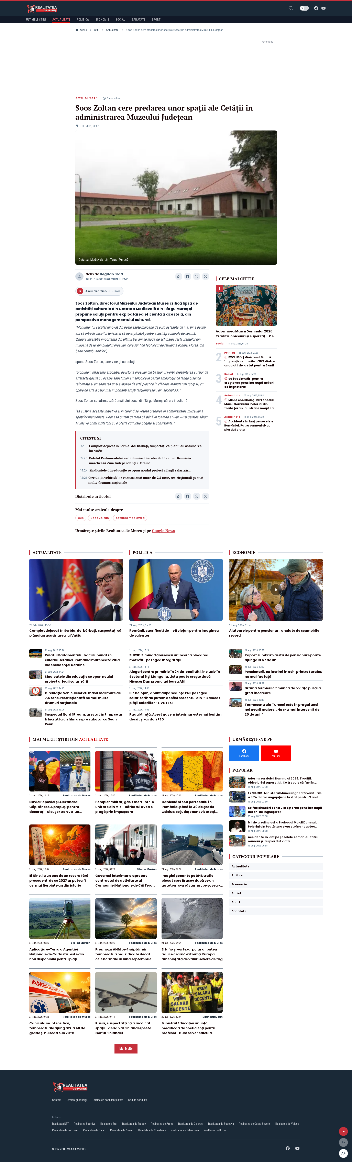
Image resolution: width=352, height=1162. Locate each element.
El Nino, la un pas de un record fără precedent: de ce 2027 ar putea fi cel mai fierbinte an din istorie (58, 880)
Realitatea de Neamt (121, 1130)
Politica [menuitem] (83, 19)
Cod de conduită (137, 1100)
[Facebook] (316, 8)
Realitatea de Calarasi (190, 1123)
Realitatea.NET (60, 1123)
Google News (163, 530)
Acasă (83, 30)
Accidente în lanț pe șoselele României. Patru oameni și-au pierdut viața (248, 425)
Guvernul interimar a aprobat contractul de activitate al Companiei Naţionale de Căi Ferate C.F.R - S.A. (125, 883)
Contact (56, 1100)
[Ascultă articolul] (343, 1131)
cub (81, 518)
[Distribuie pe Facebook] (187, 276)
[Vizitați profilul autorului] (79, 276)
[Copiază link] (178, 276)
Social (220, 343)
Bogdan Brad (111, 274)
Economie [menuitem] (102, 19)
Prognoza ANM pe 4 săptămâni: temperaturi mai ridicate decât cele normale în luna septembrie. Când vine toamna (123, 956)
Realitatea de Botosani (65, 1130)
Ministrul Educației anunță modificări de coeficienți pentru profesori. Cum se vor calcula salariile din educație (189, 1030)
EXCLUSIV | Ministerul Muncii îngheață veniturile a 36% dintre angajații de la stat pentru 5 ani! (249, 361)
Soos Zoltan (100, 518)
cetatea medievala (130, 518)
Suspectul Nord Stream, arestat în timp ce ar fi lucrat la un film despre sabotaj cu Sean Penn (83, 719)
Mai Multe (126, 1048)
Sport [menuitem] (156, 19)
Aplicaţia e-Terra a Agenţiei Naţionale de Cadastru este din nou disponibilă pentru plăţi (56, 954)
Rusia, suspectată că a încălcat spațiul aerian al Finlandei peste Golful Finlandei (123, 1028)
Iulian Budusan (212, 1016)
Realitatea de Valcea (287, 1123)
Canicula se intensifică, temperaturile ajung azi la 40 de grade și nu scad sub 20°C (57, 1028)
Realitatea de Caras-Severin (255, 1123)
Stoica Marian (147, 869)
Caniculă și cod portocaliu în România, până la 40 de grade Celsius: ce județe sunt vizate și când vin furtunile (188, 809)
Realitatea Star (108, 1123)
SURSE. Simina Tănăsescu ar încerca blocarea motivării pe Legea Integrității (168, 657)
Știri (96, 30)
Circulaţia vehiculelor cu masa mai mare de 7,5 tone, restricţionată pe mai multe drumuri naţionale (145, 480)
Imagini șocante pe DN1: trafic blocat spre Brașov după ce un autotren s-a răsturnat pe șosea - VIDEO (191, 883)
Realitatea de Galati (94, 1130)
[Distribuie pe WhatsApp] (196, 276)
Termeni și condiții (76, 1100)
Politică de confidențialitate (107, 1100)
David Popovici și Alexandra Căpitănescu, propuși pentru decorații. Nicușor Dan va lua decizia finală (54, 809)
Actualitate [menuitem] (61, 19)
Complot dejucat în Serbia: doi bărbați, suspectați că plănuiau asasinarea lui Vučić (145, 448)
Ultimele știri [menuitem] (36, 19)
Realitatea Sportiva (85, 1123)
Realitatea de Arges (162, 1123)
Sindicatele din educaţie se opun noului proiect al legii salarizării (139, 470)
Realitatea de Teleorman (185, 1130)
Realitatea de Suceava (221, 1123)
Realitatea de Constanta (152, 1130)
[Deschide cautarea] (291, 8)
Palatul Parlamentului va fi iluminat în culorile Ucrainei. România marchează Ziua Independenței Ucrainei (140, 460)
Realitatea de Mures (76, 795)
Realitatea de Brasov (134, 1123)
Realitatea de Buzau (215, 1130)
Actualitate (112, 30)
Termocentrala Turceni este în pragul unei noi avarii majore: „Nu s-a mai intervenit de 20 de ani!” (282, 709)
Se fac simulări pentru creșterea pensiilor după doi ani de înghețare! (249, 383)
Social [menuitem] (120, 19)
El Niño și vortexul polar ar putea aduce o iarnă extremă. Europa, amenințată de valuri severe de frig (192, 954)
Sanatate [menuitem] (138, 19)
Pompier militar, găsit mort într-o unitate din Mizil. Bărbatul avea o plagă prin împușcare (124, 807)
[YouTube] (323, 8)
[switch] (304, 8)
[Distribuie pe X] (205, 276)
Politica (229, 352)
